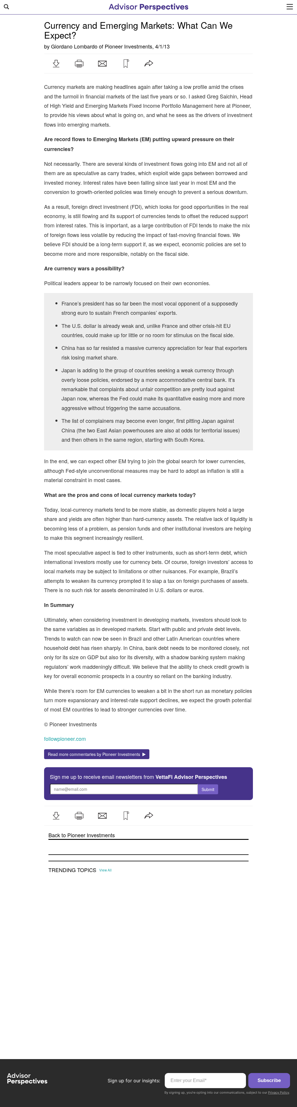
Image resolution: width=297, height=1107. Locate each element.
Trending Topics (72, 870)
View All (105, 870)
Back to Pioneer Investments (81, 835)
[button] (56, 63)
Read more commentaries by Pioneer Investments (95, 754)
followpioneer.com (65, 738)
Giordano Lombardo (74, 46)
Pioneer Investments (128, 46)
